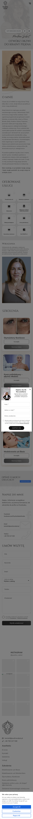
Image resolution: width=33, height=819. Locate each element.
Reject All (16, 816)
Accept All (16, 807)
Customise (17, 811)
